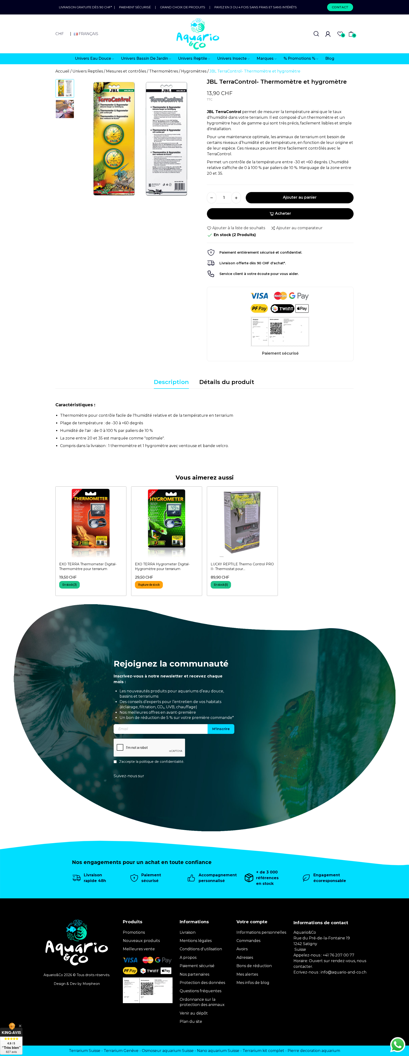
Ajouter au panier (300, 197)
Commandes (248, 940)
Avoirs (242, 949)
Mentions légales (196, 940)
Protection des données (202, 982)
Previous (87, 143)
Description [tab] (171, 382)
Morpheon (91, 984)
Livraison (188, 932)
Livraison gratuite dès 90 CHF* (86, 7)
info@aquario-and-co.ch (343, 972)
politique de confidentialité (161, 761)
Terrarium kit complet (263, 1050)
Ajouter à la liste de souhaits (238, 228)
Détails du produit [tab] (226, 382)
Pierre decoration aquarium (314, 1050)
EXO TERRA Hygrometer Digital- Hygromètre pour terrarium (162, 566)
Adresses (244, 957)
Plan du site (191, 1021)
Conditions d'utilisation (201, 949)
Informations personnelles (261, 932)
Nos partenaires (194, 974)
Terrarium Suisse (84, 1050)
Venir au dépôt (194, 1013)
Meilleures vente (139, 949)
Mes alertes (247, 974)
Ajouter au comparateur (299, 228)
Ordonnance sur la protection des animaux (202, 1002)
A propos (188, 957)
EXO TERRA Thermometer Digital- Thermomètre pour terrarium (87, 566)
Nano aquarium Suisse (218, 1050)
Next (192, 143)
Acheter (283, 213)
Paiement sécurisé (135, 7)
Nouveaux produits (141, 940)
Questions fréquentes (200, 991)
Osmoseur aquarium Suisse (168, 1050)
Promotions (134, 932)
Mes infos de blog (252, 982)
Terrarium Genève (121, 1050)
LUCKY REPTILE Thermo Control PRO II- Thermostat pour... (242, 566)
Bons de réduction (254, 966)
